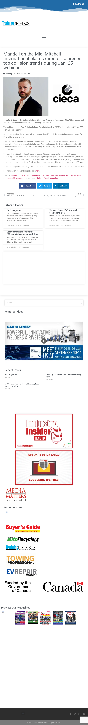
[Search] (80, 303)
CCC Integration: (14, 210)
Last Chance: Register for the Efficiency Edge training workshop (22, 233)
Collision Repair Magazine (47, 178)
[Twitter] (9, 9)
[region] (44, 340)
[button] (44, 38)
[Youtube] (18, 9)
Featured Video (14, 311)
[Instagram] (13, 9)
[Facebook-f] (4, 9)
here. (38, 171)
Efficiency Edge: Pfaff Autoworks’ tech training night (64, 211)
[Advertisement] (44, 268)
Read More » (8, 377)
